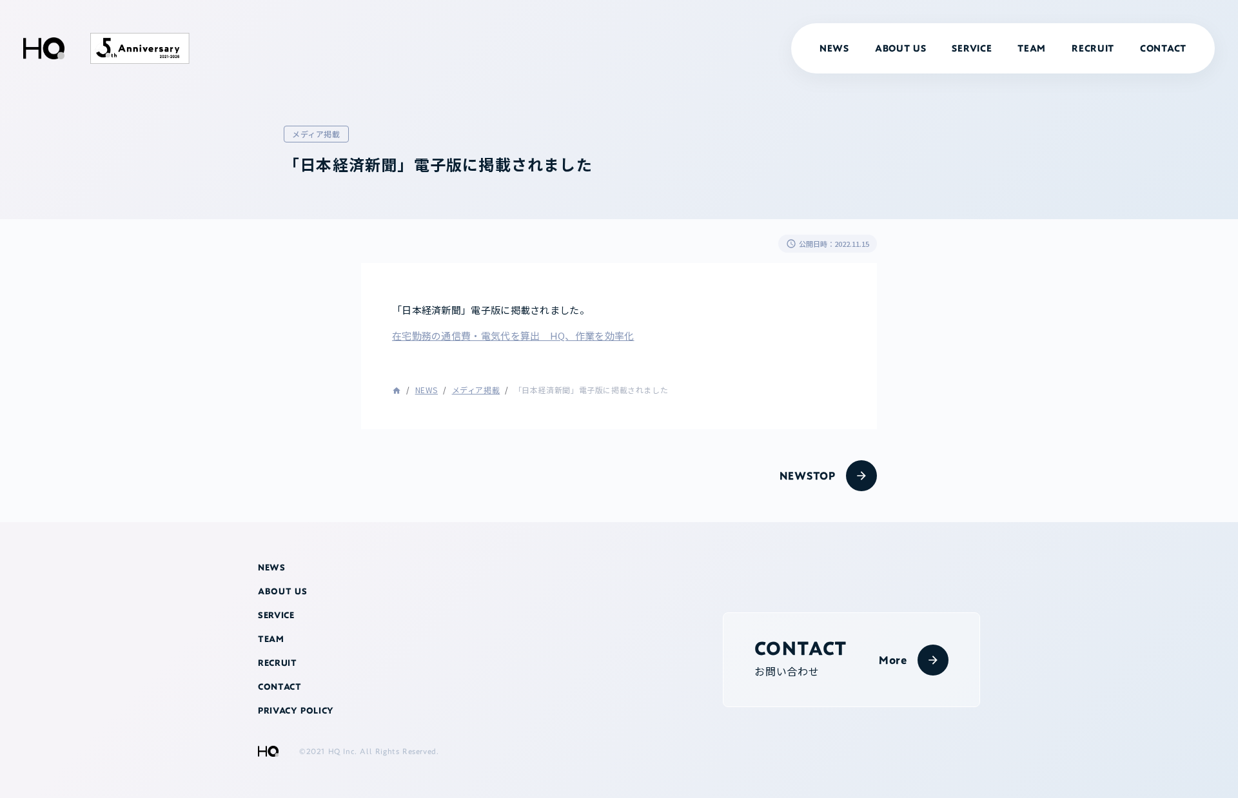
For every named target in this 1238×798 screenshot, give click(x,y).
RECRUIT (1093, 48)
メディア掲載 (476, 389)
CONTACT (1163, 48)
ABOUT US (901, 48)
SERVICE (972, 48)
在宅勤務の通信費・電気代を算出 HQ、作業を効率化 (513, 335)
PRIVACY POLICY (296, 710)
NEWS (426, 389)
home (396, 390)
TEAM (1031, 48)
